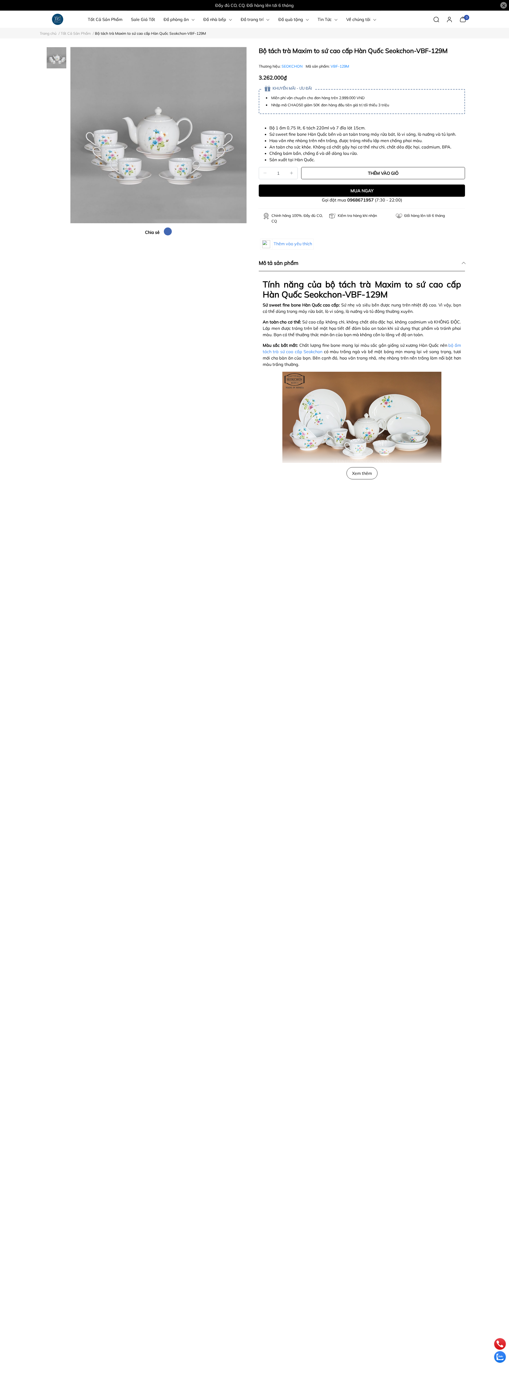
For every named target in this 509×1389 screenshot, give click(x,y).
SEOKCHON (293, 66)
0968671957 (360, 200)
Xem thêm (362, 473)
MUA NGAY (362, 190)
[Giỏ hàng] (463, 18)
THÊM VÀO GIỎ (383, 173)
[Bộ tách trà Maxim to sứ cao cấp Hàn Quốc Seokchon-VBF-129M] (158, 135)
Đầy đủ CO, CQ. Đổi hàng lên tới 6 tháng (254, 5)
